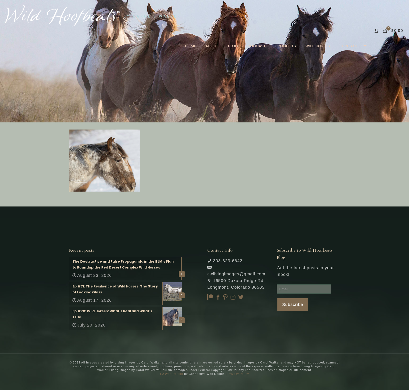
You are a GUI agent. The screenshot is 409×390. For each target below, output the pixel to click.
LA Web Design (171, 374)
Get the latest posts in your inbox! (305, 271)
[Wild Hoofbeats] (92, 15)
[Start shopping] (365, 46)
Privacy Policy (238, 374)
